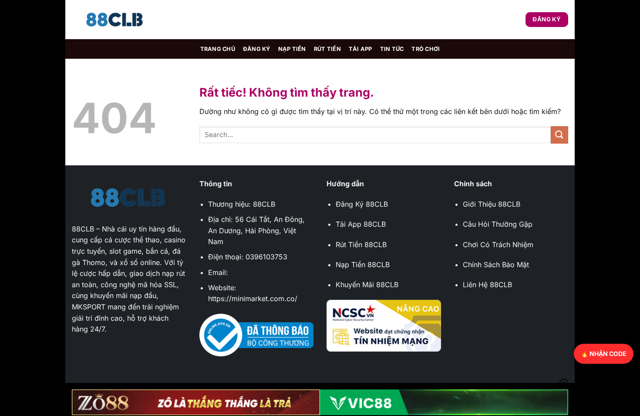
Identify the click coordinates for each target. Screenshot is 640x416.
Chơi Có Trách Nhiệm (498, 244)
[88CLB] (115, 19)
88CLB (83, 229)
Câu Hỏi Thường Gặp (497, 224)
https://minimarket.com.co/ (252, 298)
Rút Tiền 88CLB (361, 244)
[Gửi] (559, 134)
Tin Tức (392, 49)
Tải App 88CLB (361, 224)
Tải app (360, 49)
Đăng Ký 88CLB (362, 204)
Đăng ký (256, 49)
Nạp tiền (292, 49)
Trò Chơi (425, 49)
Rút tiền (327, 49)
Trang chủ (217, 49)
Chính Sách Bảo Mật (496, 264)
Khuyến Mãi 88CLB (367, 284)
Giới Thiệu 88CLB (491, 204)
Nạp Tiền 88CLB (363, 264)
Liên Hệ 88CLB (487, 284)
